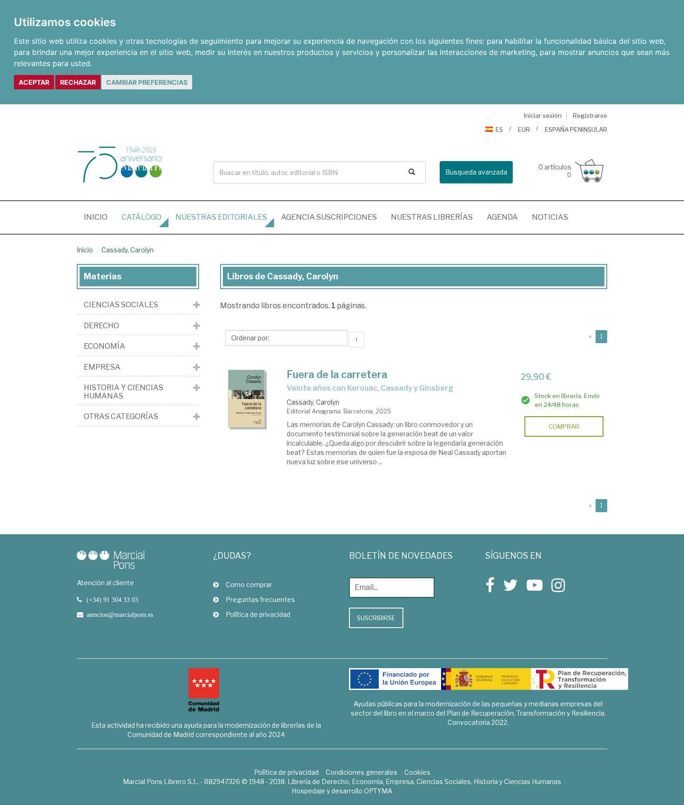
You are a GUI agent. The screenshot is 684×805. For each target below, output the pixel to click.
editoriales (221, 217)
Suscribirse (376, 618)
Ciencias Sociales (121, 305)
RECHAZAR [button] (78, 82)
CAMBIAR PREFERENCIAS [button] (147, 82)
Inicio (99, 217)
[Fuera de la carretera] (246, 398)
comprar (564, 426)
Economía (104, 346)
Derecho (101, 326)
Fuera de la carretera (337, 374)
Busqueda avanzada (476, 172)
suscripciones (329, 217)
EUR (524, 129)
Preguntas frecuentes (260, 599)
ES (499, 129)
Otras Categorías (121, 417)
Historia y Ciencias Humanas (123, 392)
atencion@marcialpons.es (120, 614)
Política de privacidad (258, 614)
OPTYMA (378, 791)
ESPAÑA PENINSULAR (576, 129)
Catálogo (141, 217)
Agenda (502, 217)
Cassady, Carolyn (127, 250)
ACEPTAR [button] (34, 82)
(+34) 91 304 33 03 (112, 599)
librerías (432, 217)
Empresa (102, 367)
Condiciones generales (361, 772)
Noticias (550, 217)
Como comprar (249, 585)
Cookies (417, 772)
